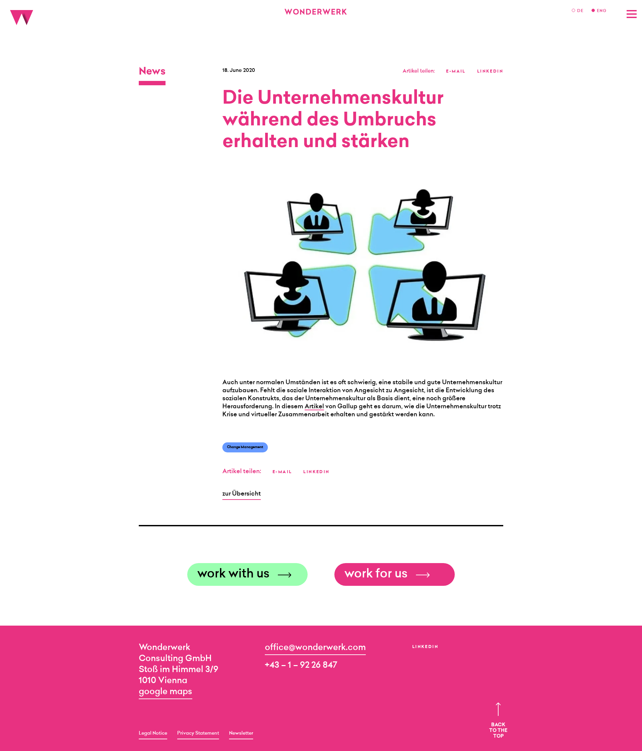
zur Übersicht (241, 494)
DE (581, 11)
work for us (376, 574)
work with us (233, 574)
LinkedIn (425, 647)
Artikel (314, 407)
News (152, 72)
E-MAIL (455, 72)
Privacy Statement (198, 733)
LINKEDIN (490, 72)
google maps (165, 692)
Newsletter (241, 733)
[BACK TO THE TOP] (498, 709)
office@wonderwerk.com (315, 648)
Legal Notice (153, 733)
